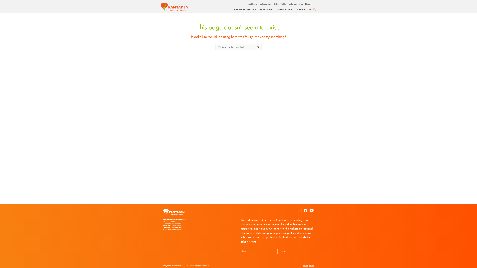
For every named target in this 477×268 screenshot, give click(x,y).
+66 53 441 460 (176, 227)
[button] (314, 9)
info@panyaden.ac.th (174, 229)
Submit (283, 251)
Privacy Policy (308, 265)
